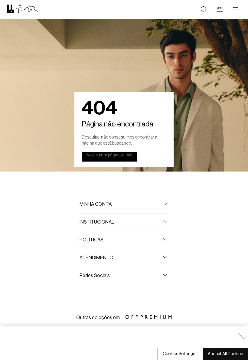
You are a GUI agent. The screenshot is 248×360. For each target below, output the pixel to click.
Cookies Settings (179, 354)
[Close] (241, 336)
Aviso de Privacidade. (76, 342)
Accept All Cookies (225, 354)
